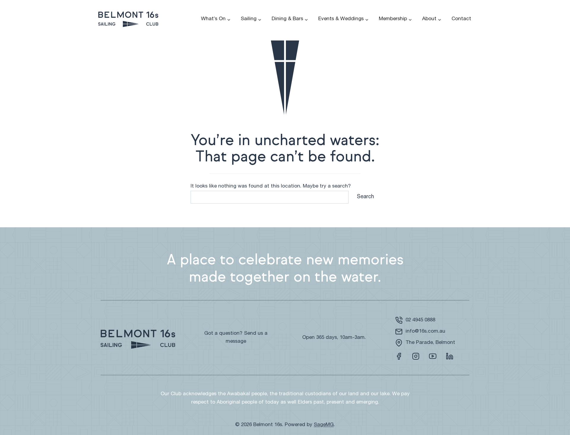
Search (365, 197)
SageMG (324, 425)
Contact (461, 19)
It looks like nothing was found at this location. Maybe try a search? (271, 186)
